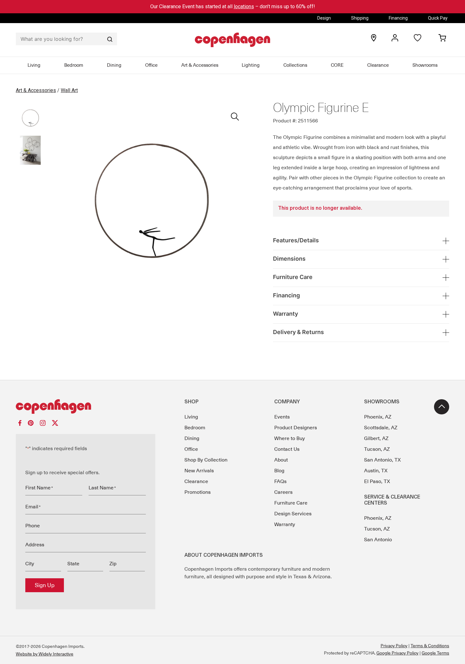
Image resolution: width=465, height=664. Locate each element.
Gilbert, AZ (376, 438)
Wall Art (69, 90)
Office (151, 65)
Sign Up (44, 585)
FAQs (280, 481)
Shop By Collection (205, 460)
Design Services (293, 514)
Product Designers (295, 428)
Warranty (284, 524)
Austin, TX (376, 471)
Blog (279, 471)
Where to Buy (289, 438)
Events (282, 417)
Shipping (360, 18)
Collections (295, 65)
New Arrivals (199, 471)
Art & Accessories (199, 65)
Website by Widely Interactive (44, 653)
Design (324, 18)
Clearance (378, 65)
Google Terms (435, 652)
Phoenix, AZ (377, 417)
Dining (114, 65)
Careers (283, 492)
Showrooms (424, 65)
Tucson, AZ (377, 449)
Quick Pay (438, 18)
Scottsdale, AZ (380, 428)
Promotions (197, 492)
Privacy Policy (394, 645)
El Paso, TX (377, 481)
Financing (398, 18)
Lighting (251, 65)
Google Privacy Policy (397, 652)
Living (34, 65)
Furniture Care (290, 503)
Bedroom (73, 65)
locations (244, 6)
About (281, 460)
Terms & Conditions (430, 645)
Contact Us (287, 449)
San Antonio (378, 540)
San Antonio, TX (382, 460)
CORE (337, 65)
